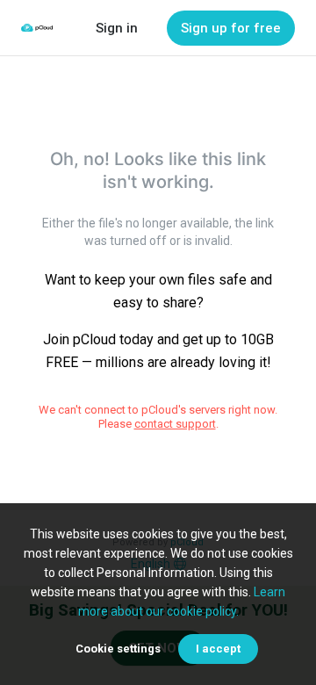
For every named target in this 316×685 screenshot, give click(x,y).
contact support (175, 423)
